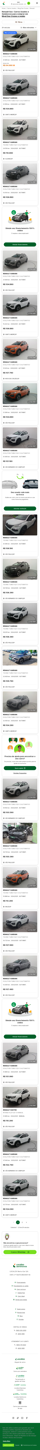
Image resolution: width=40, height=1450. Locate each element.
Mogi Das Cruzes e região (13, 16)
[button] (20, 1334)
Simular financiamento (20, 244)
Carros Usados (11, 8)
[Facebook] (27, 1418)
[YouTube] (22, 1418)
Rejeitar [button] (17, 1445)
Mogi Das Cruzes (23, 8)
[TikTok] (18, 1418)
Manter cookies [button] (8, 1445)
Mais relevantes (28, 27)
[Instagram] (13, 1418)
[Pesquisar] (28, 3)
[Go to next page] (26, 1222)
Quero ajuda (19, 768)
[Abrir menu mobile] (37, 3)
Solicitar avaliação (20, 508)
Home (3, 8)
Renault (32, 8)
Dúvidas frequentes (20, 773)
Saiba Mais (6, 1441)
